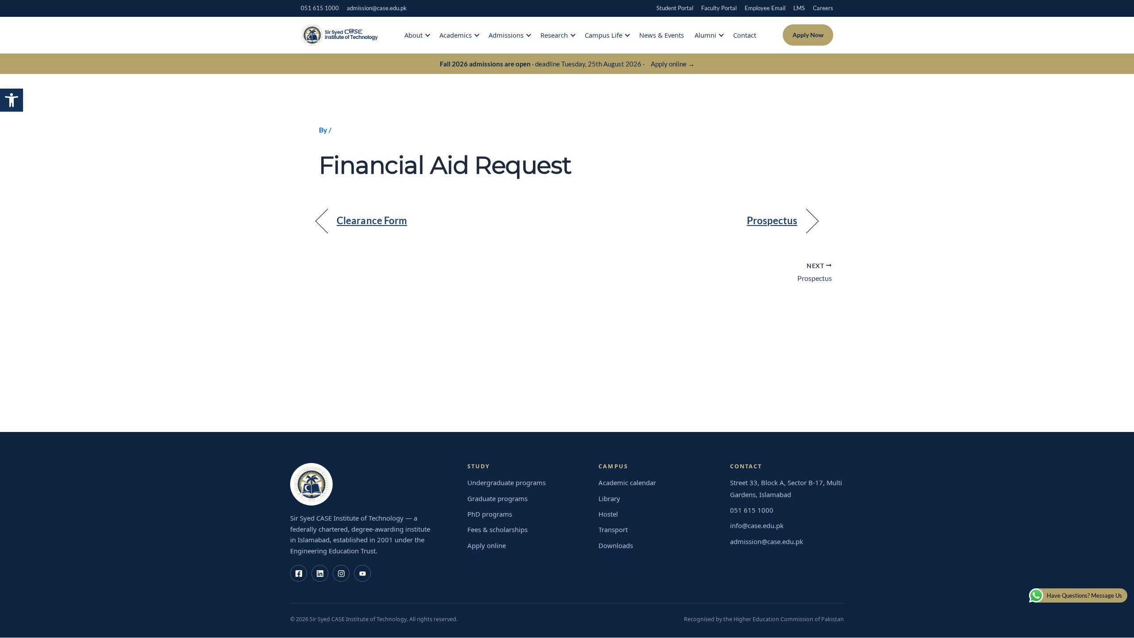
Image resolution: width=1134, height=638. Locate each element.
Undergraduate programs (506, 482)
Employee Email (765, 8)
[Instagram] (341, 573)
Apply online (486, 545)
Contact (744, 35)
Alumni (705, 35)
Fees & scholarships (497, 529)
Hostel (608, 514)
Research (554, 35)
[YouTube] (362, 573)
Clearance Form (372, 220)
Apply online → (673, 64)
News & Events (661, 35)
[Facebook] (298, 573)
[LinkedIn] (319, 573)
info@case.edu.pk (757, 525)
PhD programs (489, 514)
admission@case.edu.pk (377, 8)
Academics (455, 35)
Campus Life (603, 35)
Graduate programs (497, 498)
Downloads (615, 545)
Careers (823, 8)
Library (609, 498)
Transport (613, 529)
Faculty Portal (719, 8)
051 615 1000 (320, 8)
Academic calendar (627, 482)
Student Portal (674, 8)
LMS (799, 8)
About (413, 35)
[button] (11, 100)
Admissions (506, 35)
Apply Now (807, 35)
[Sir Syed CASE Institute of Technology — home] (339, 35)
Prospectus (772, 220)
